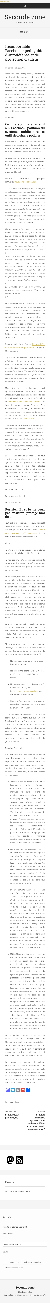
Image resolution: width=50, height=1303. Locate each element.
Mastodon (4, 2)
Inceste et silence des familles (18, 1191)
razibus (26, 691)
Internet (18, 1102)
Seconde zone (25, 17)
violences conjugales (32, 1262)
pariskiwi (34, 691)
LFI (5, 1262)
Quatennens (15, 1262)
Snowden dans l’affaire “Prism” (25, 402)
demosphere (16, 691)
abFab (10, 68)
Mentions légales (25, 1292)
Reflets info (29, 419)
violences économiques (13, 1268)
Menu (27, 32)
